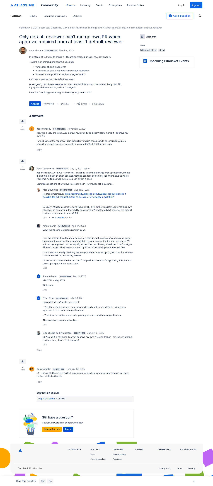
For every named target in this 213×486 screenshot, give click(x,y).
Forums (70, 5)
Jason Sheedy (44, 128)
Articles (77, 15)
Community (49, 5)
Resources (117, 459)
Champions (115, 5)
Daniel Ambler (44, 369)
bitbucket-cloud (148, 50)
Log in (181, 5)
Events (100, 5)
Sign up (196, 5)
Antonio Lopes (50, 276)
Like (45, 217)
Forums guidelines (98, 459)
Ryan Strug (48, 298)
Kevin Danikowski (45, 168)
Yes (42, 481)
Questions (56, 27)
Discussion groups (55, 15)
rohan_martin (49, 225)
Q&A (33, 15)
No (50, 481)
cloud (162, 50)
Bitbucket (44, 27)
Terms (179, 468)
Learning (85, 5)
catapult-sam (36, 50)
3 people (59, 217)
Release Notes (135, 5)
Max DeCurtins (50, 189)
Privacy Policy (164, 468)
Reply (39, 149)
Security (191, 468)
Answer (35, 103)
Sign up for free (52, 429)
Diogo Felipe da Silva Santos (57, 333)
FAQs (92, 454)
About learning (119, 454)
